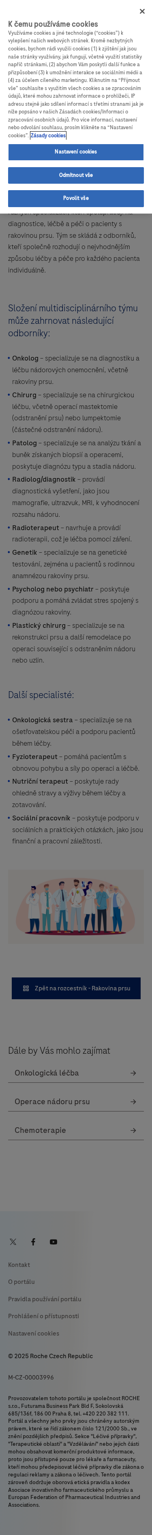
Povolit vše (75, 198)
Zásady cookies (48, 135)
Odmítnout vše (76, 175)
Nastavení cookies (76, 151)
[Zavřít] (142, 11)
